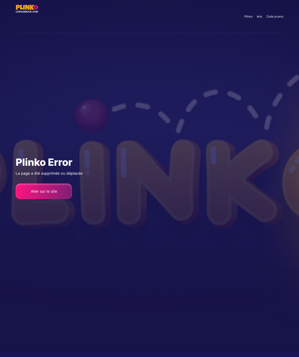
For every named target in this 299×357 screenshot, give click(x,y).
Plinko (248, 16)
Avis (259, 16)
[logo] (27, 16)
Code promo (274, 16)
